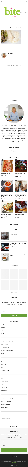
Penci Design (14, 462)
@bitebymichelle (14, 292)
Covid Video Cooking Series (7, 350)
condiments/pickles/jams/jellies (7, 341)
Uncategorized (4, 412)
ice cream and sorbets (5, 373)
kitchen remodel (4, 381)
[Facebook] (20, 2)
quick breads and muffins (6, 401)
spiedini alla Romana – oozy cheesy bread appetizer (6, 216)
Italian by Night (4, 375)
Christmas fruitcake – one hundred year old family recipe (20, 175)
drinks (2, 353)
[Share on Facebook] (17, 48)
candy (2, 333)
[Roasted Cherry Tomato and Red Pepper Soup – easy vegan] (5, 247)
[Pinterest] (24, 2)
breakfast (3, 327)
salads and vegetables (5, 404)
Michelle (12, 27)
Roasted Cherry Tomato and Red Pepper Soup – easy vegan (18, 244)
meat (2, 384)
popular (2, 395)
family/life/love (4, 358)
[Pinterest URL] (5, 273)
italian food (3, 378)
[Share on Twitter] (18, 48)
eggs (2, 356)
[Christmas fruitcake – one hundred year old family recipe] (21, 166)
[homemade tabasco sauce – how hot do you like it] (7, 186)
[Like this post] (15, 48)
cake (2, 330)
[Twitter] (21, 2)
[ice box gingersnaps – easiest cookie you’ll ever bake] (21, 207)
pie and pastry (4, 393)
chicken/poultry (4, 338)
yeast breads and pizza (5, 418)
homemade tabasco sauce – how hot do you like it (6, 196)
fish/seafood (3, 364)
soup (2, 410)
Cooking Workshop (5, 347)
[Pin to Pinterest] (20, 48)
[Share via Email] (21, 48)
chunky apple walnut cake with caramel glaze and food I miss (21, 196)
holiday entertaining (5, 370)
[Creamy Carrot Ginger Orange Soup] (5, 257)
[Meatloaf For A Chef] (7, 166)
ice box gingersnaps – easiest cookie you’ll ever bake (20, 216)
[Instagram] (23, 2)
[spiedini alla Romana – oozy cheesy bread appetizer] (7, 207)
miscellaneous (4, 387)
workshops (3, 415)
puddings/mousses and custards (7, 398)
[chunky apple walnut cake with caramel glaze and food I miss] (21, 186)
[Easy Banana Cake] (5, 236)
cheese (2, 336)
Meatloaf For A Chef (6, 173)
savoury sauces (4, 407)
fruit (2, 367)
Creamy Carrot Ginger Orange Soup (17, 254)
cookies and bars (4, 344)
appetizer (3, 324)
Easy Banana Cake (14, 233)
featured (3, 361)
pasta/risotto (4, 390)
